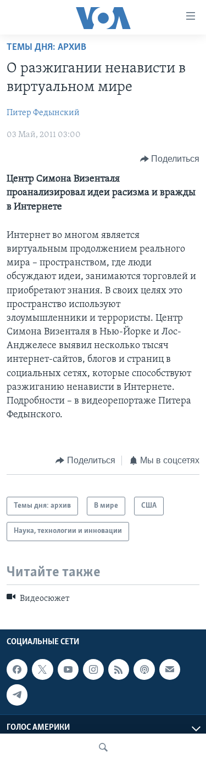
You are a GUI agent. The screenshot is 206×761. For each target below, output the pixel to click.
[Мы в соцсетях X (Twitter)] (42, 669)
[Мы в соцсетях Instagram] (93, 669)
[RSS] (118, 669)
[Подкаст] (143, 669)
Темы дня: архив (46, 48)
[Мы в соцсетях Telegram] (17, 694)
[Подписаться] (169, 669)
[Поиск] (103, 747)
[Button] (170, 159)
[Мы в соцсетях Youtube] (68, 669)
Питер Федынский (43, 113)
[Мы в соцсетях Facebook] (17, 669)
